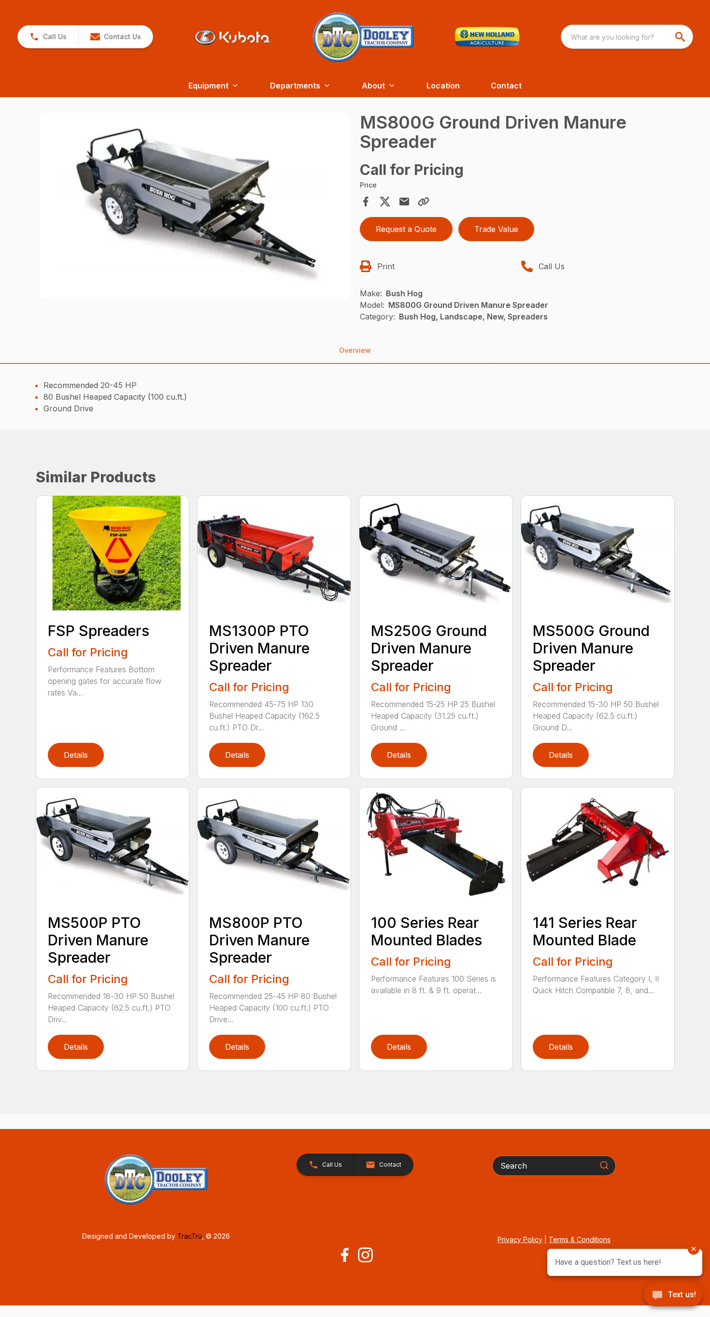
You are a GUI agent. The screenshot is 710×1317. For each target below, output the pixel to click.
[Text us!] (673, 1295)
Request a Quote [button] (406, 229)
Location (443, 85)
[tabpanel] (195, 207)
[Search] (604, 1165)
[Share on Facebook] (365, 201)
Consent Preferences (68, 1296)
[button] (48, 36)
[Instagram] (365, 1255)
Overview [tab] (355, 350)
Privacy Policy (519, 1239)
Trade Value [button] (496, 229)
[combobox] (627, 36)
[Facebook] (344, 1255)
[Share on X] (385, 201)
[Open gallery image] (195, 206)
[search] (681, 37)
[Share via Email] (404, 201)
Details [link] (76, 755)
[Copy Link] (423, 201)
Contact (506, 85)
